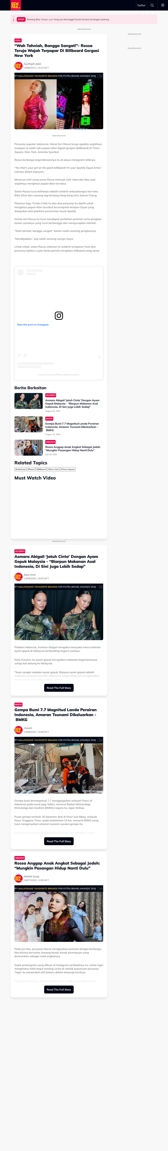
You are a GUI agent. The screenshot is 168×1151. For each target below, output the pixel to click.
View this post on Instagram (33, 324)
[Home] (15, 5)
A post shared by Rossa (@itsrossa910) (58, 374)
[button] (13, 16)
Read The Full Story (59, 687)
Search (152, 5)
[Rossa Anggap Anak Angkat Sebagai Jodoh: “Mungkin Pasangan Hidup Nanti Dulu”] (28, 448)
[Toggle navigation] (163, 5)
